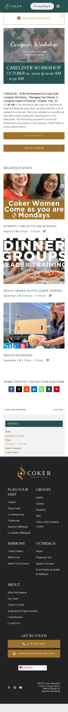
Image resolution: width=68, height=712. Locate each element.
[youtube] (20, 687)
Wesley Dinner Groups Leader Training (32, 290)
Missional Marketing (51, 691)
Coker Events (12, 452)
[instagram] (15, 687)
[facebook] (9, 687)
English (28, 667)
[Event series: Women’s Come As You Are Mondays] (44, 231)
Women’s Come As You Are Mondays (29, 226)
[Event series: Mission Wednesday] (47, 360)
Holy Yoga (58, 409)
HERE (58, 123)
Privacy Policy (53, 686)
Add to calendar (34, 148)
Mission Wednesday (18, 355)
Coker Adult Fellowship (15, 409)
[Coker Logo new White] (13, 4)
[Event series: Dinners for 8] (50, 296)
